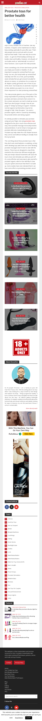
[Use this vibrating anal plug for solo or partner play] (8, 630)
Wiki (6, 684)
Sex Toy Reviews (10, 676)
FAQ (6, 691)
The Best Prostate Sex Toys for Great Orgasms (21, 320)
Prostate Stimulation (22, 7)
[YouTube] (16, 507)
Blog (6, 682)
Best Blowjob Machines (11, 672)
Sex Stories (8, 689)
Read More (19, 718)
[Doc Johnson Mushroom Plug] (8, 637)
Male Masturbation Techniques (14, 678)
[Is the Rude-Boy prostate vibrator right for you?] (8, 609)
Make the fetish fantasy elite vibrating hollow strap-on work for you (21, 213)
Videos (7, 687)
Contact (8, 662)
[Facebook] (7, 507)
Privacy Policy (19, 662)
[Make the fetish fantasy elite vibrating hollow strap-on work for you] (8, 616)
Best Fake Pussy (9, 674)
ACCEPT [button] (28, 718)
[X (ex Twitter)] (11, 507)
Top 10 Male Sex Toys (11, 670)
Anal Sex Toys (9, 7)
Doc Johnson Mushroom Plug (21, 293)
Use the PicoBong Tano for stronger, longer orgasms (21, 240)
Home (6, 668)
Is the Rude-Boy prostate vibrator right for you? (21, 187)
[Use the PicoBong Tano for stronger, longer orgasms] (8, 623)
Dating (7, 686)
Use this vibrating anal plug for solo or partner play (21, 266)
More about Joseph (31, 408)
